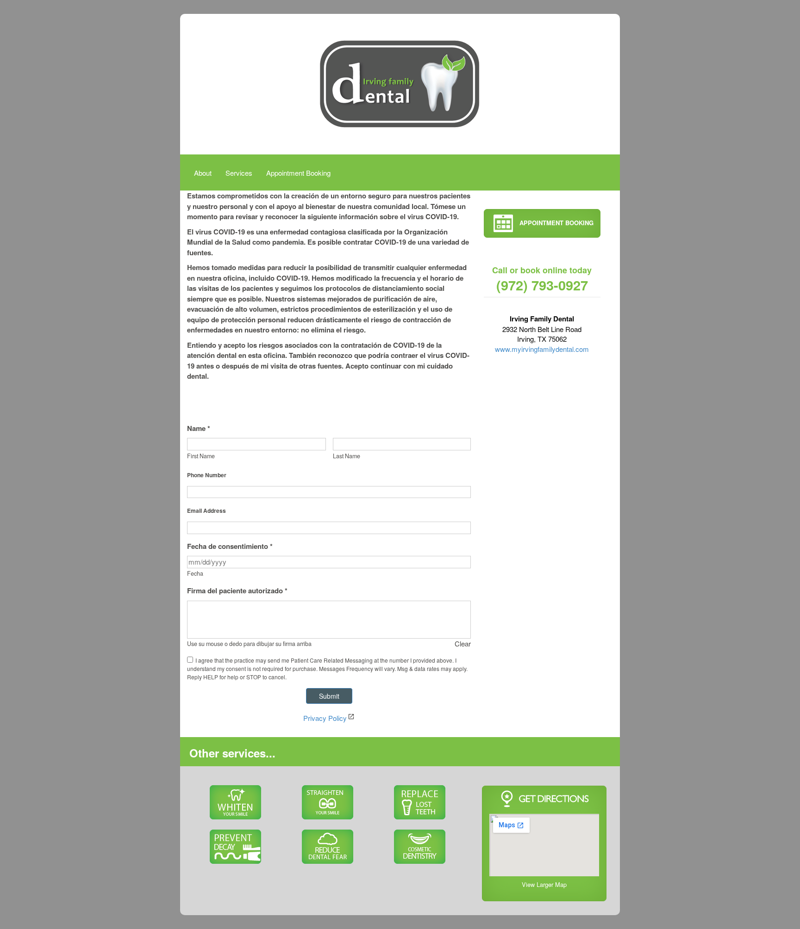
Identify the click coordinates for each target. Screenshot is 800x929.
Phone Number (206, 475)
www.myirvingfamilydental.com (542, 349)
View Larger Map (544, 884)
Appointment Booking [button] (556, 222)
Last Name (346, 456)
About (203, 173)
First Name (201, 456)
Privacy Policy (325, 718)
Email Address (206, 510)
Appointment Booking (298, 173)
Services (238, 173)
